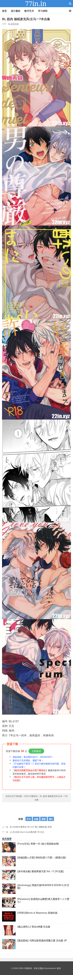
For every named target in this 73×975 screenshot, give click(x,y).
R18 (29, 818)
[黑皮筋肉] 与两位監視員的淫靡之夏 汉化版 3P (42, 940)
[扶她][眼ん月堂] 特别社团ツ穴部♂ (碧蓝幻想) (41, 857)
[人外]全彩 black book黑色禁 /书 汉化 (27, 831)
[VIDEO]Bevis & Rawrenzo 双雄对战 (37, 912)
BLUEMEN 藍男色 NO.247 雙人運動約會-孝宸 (31, 826)
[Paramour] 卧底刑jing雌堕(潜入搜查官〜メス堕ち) (43, 900)
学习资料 (43, 10)
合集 (36, 818)
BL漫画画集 (13, 23)
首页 (4, 10)
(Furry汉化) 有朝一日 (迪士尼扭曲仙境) (38, 843)
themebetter (50, 968)
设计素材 (15, 10)
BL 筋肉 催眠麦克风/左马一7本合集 (26, 19)
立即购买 (36, 751)
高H (51, 818)
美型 (44, 818)
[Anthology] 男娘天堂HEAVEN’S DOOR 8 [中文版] (43, 886)
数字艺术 (29, 10)
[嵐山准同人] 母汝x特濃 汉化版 (33, 926)
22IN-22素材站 (36, 3)
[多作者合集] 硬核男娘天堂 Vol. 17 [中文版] (40, 871)
